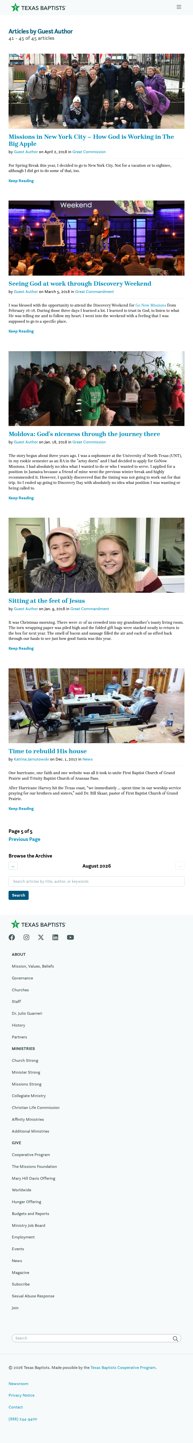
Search (18, 895)
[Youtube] (70, 936)
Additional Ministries (30, 1131)
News (87, 759)
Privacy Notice (21, 1395)
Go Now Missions (150, 305)
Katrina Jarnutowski (31, 759)
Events (18, 1248)
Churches (20, 989)
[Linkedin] (55, 936)
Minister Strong (26, 1072)
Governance (22, 977)
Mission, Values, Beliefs (33, 966)
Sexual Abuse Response (33, 1295)
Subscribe (21, 1284)
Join (15, 1307)
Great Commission (89, 151)
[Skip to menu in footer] (178, 7)
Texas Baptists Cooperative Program (123, 1367)
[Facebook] (14, 936)
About (19, 954)
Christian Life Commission (36, 1107)
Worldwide (21, 1189)
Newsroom (18, 1383)
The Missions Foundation (34, 1166)
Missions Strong (26, 1084)
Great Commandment (94, 291)
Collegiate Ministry (29, 1095)
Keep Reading (21, 180)
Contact (16, 1406)
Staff (16, 1001)
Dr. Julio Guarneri (27, 1013)
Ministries (23, 1048)
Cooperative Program (31, 1154)
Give (16, 1142)
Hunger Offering (26, 1201)
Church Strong (25, 1060)
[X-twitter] (41, 936)
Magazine (20, 1272)
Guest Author (26, 151)
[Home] (38, 7)
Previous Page (24, 839)
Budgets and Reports (30, 1213)
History (18, 1025)
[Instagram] (26, 936)
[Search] (176, 1338)
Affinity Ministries (28, 1119)
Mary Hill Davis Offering (33, 1178)
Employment (23, 1236)
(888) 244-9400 (23, 1418)
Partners (19, 1036)
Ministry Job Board (28, 1225)
